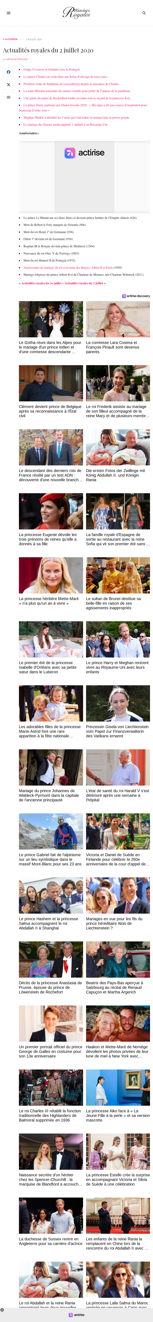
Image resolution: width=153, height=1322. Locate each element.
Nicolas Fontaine (17, 59)
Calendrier (10, 39)
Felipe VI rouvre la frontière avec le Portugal (51, 69)
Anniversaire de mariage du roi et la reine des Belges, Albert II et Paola (68, 267)
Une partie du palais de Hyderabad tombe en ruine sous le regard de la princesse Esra (77, 98)
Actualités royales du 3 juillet (84, 283)
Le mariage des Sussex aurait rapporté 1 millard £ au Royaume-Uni (66, 124)
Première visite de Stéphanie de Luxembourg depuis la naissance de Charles (71, 84)
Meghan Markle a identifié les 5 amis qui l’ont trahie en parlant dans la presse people (76, 117)
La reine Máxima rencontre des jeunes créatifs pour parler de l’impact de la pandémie (77, 91)
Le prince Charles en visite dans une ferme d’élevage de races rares (65, 76)
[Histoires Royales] (76, 13)
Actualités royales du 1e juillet (41, 283)
